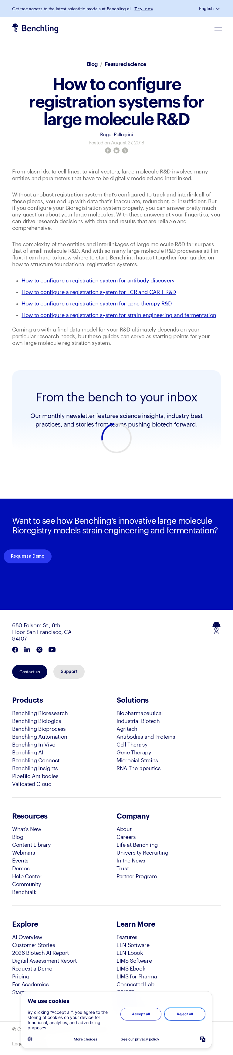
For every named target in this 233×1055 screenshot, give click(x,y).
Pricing (20, 976)
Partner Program (136, 876)
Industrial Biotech (138, 720)
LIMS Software (134, 960)
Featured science (125, 64)
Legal (18, 1043)
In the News (130, 860)
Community (26, 884)
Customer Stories (33, 944)
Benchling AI (27, 752)
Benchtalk (24, 892)
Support (69, 672)
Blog (92, 64)
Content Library (31, 844)
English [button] (206, 8)
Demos (20, 868)
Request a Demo (27, 556)
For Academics (30, 984)
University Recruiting (142, 852)
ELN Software (133, 944)
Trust (122, 868)
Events (20, 860)
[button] (218, 8)
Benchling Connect (35, 760)
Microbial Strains (137, 760)
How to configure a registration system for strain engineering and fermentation (119, 315)
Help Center (27, 876)
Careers (126, 836)
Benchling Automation (39, 736)
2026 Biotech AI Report (40, 952)
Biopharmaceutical (139, 713)
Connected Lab (135, 984)
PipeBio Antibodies (35, 776)
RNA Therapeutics (138, 768)
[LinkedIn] (116, 150)
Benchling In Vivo (34, 744)
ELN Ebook (129, 952)
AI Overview (27, 937)
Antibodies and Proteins (145, 736)
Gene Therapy (133, 752)
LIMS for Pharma (136, 976)
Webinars (23, 852)
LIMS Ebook (130, 968)
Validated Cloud (32, 783)
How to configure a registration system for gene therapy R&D (97, 303)
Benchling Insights (35, 768)
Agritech (126, 728)
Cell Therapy (132, 744)
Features (126, 937)
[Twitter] (125, 150)
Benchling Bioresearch (40, 713)
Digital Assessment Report (44, 960)
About (123, 829)
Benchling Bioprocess (39, 728)
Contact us (29, 671)
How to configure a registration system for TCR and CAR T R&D (99, 291)
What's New (26, 829)
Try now (143, 9)
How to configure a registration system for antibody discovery (98, 280)
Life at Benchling (137, 844)
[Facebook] (108, 150)
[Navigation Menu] (218, 29)
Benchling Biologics (36, 720)
